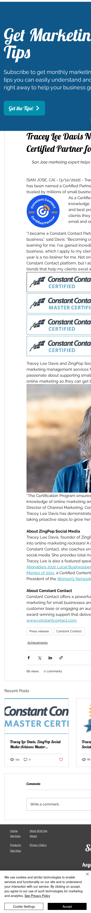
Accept (67, 906)
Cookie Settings (24, 906)
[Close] (85, 876)
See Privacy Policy (37, 895)
